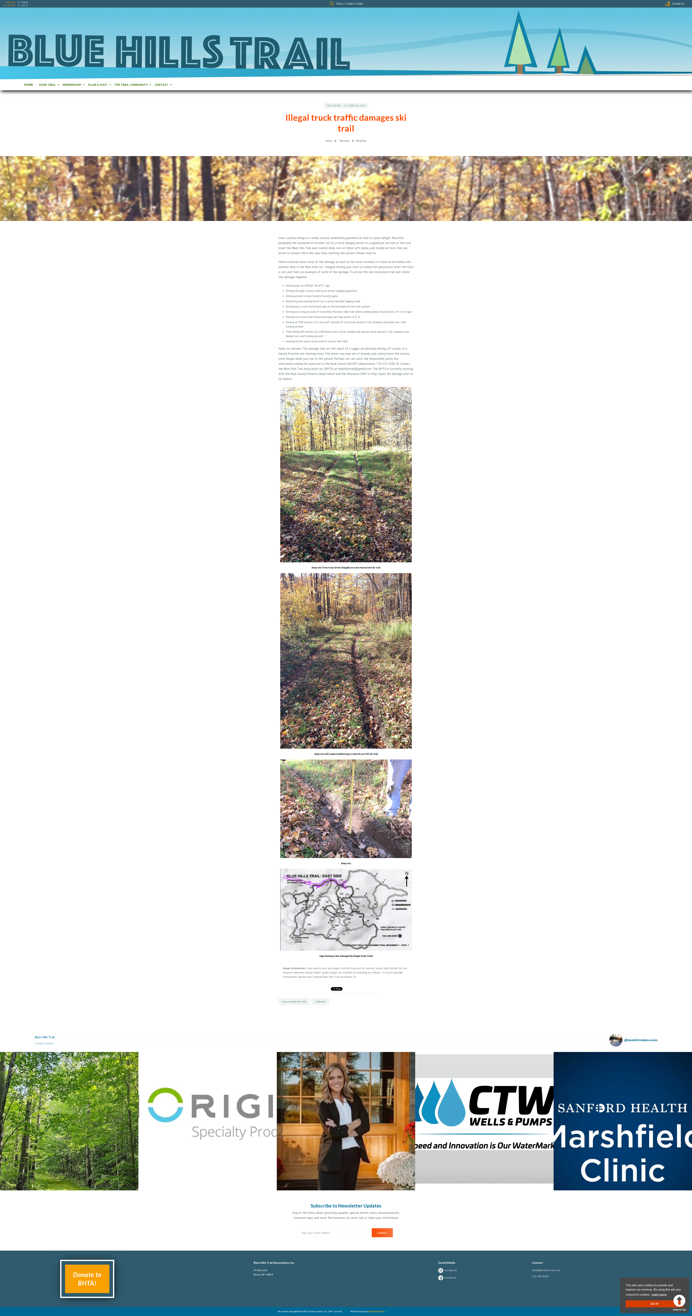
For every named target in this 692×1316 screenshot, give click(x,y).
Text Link (6, 1054)
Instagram (451, 1270)
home (28, 85)
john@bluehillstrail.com (546, 1270)
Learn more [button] (659, 1295)
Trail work (334, 105)
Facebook (450, 1277)
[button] (49, 84)
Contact (537, 1262)
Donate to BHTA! (87, 1279)
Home (329, 140)
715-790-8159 (540, 1276)
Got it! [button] (654, 1303)
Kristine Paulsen (376, 1311)
